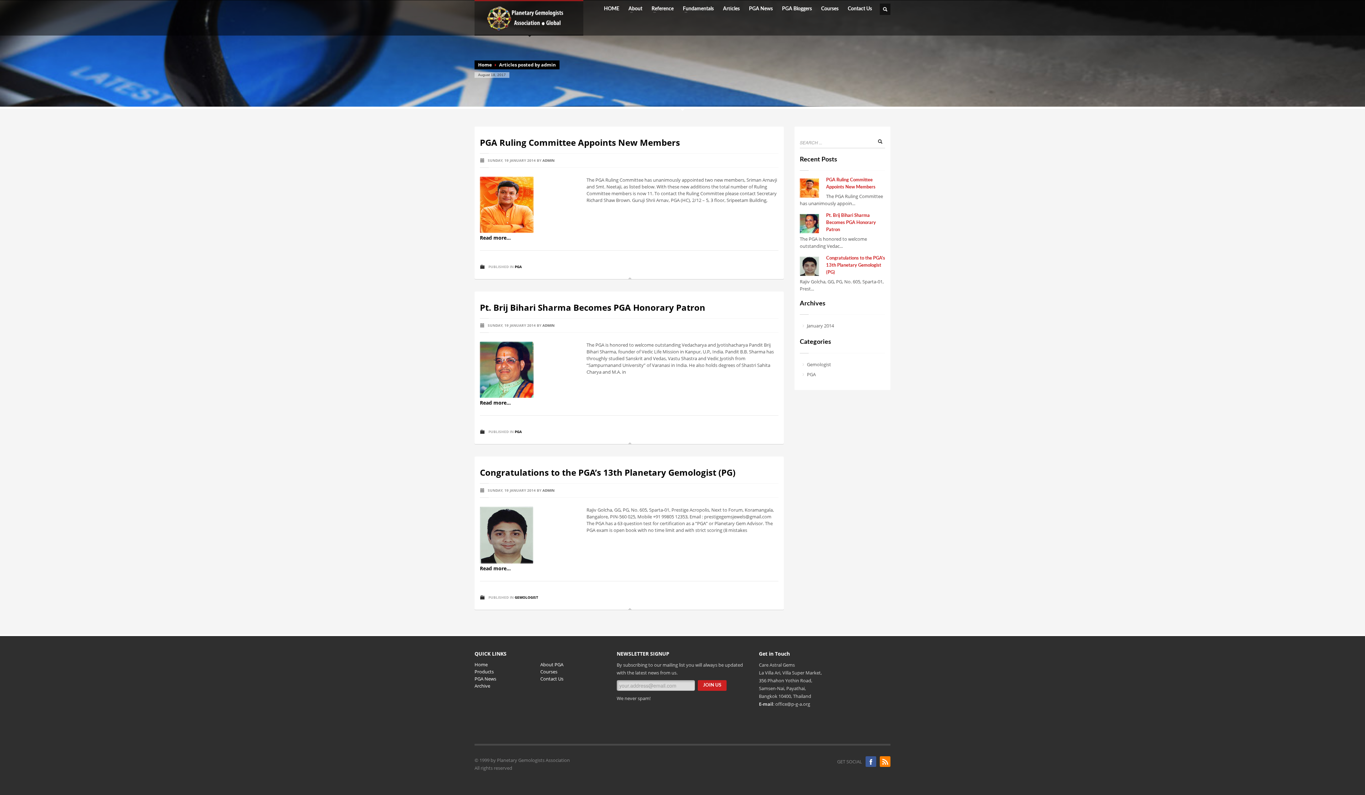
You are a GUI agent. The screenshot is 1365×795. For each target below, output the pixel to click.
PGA (518, 266)
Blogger (885, 761)
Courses (830, 8)
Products (484, 671)
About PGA (551, 664)
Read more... (495, 237)
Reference (660, 8)
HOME (611, 8)
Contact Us (860, 8)
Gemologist (526, 597)
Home (485, 65)
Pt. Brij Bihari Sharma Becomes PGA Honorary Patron (592, 307)
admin (548, 160)
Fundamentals (696, 8)
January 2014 (820, 325)
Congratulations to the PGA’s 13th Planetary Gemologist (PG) (607, 472)
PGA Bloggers (797, 8)
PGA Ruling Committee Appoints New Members (580, 142)
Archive (482, 686)
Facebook (871, 761)
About (633, 8)
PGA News (761, 8)
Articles (731, 8)
